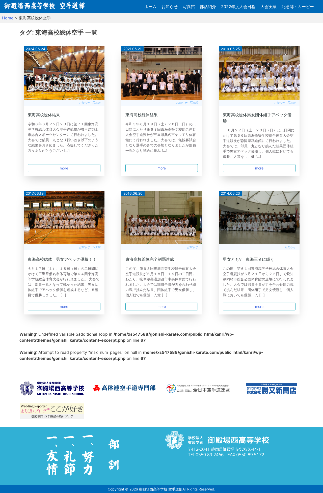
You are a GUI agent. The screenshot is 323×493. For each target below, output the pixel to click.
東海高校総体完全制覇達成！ (151, 259)
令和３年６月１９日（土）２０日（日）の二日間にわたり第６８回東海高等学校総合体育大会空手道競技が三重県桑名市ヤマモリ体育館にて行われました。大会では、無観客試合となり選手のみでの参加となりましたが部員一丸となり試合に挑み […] (160, 137)
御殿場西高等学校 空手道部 (160, 489)
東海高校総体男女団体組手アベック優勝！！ (257, 117)
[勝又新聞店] (271, 389)
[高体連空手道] (125, 389)
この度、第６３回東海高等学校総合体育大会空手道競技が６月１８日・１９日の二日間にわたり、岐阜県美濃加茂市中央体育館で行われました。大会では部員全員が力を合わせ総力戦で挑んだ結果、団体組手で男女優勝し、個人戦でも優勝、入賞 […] (160, 281)
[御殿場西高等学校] (52, 389)
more (64, 168)
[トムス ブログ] (52, 411)
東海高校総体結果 (141, 114)
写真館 (189, 6)
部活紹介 (208, 6)
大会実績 (268, 6)
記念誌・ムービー (298, 6)
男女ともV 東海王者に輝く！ (250, 259)
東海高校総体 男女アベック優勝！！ (62, 259)
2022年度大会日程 (238, 6)
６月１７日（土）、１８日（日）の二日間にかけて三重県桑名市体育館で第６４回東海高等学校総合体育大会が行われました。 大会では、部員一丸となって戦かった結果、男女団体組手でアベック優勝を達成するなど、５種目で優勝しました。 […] (63, 281)
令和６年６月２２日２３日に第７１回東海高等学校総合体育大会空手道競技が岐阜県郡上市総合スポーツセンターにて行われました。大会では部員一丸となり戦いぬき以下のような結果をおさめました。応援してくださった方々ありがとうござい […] (63, 137)
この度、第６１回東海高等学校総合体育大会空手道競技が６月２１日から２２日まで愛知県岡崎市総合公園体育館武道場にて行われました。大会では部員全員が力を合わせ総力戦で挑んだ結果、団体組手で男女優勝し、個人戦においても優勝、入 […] (258, 281)
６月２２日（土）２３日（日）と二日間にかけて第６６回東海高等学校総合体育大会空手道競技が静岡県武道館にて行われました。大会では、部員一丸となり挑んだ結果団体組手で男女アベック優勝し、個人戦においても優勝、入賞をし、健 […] (258, 143)
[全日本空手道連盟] (198, 389)
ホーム (150, 6)
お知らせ (170, 6)
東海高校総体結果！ (46, 114)
